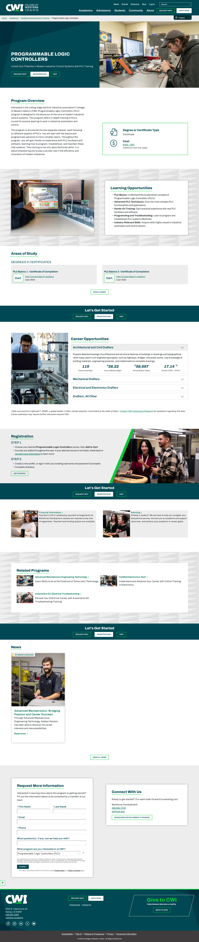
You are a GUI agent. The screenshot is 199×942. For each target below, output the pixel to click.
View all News (99, 757)
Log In (152, 4)
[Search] (190, 4)
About (150, 10)
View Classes (99, 292)
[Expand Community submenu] (135, 13)
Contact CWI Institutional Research (136, 411)
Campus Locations (14, 918)
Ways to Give (162, 910)
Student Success (24, 655)
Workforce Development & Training (35, 18)
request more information (27, 454)
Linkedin (20, 923)
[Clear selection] (83, 853)
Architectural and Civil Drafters (93, 347)
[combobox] (48, 853)
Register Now (39, 74)
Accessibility (67, 934)
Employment (74, 905)
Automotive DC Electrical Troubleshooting (57, 593)
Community (136, 10)
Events (125, 4)
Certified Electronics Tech (132, 577)
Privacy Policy (59, 870)
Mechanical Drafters (86, 379)
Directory (135, 4)
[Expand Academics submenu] (85, 13)
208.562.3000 (12, 915)
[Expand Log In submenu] (151, 6)
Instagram (14, 923)
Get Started (20, 473)
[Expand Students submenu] (119, 13)
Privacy (110, 934)
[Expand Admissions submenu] (103, 13)
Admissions (103, 10)
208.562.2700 (119, 808)
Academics (86, 10)
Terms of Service (74, 870)
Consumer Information (126, 934)
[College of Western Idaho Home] (22, 7)
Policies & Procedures (94, 934)
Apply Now (184, 11)
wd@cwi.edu (118, 811)
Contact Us (86, 905)
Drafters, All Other (85, 396)
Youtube (33, 923)
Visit (55, 74)
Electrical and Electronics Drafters (95, 387)
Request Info (165, 11)
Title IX (78, 934)
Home (4, 18)
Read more (38, 733)
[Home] (16, 899)
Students (119, 10)
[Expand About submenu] (150, 13)
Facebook (8, 923)
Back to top (2, 883)
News (116, 4)
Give (144, 4)
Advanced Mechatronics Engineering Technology (61, 577)
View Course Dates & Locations (39, 277)
